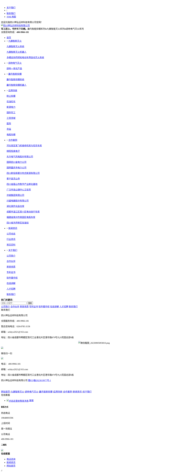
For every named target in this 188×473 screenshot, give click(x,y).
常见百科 (11, 245)
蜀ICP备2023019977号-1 (39, 380)
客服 (31, 400)
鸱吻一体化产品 (14, 68)
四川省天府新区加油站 (18, 223)
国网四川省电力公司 (16, 162)
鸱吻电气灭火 (15, 63)
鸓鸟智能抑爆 (15, 74)
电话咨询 (11, 459)
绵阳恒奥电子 (13, 151)
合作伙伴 (11, 261)
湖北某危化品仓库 (15, 206)
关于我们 (11, 7)
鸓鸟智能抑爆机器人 (16, 85)
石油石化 (11, 101)
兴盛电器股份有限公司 (18, 201)
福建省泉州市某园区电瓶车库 (21, 217)
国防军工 (11, 112)
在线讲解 (11, 283)
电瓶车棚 (11, 134)
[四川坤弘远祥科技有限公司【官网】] (15, 25)
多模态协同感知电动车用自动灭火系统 (25, 57)
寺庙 (9, 129)
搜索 (30, 303)
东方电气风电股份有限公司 (20, 156)
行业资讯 (11, 239)
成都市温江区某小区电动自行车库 (23, 212)
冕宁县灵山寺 (13, 178)
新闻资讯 (12, 228)
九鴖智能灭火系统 (15, 46)
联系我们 (11, 13)
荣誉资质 (11, 267)
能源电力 (11, 107)
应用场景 (12, 90)
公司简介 (11, 256)
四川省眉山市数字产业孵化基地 (22, 184)
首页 (9, 37)
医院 (9, 123)
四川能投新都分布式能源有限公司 (23, 173)
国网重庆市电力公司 (16, 167)
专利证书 (11, 272)
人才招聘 (11, 289)
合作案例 (12, 140)
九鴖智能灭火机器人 (16, 52)
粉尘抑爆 (11, 96)
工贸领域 (11, 118)
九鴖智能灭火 (15, 41)
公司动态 (11, 234)
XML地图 (11, 17)
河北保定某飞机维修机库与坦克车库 (24, 145)
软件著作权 (12, 278)
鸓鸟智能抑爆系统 (15, 79)
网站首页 (5, 392)
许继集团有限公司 (15, 195)
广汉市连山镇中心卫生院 (19, 190)
